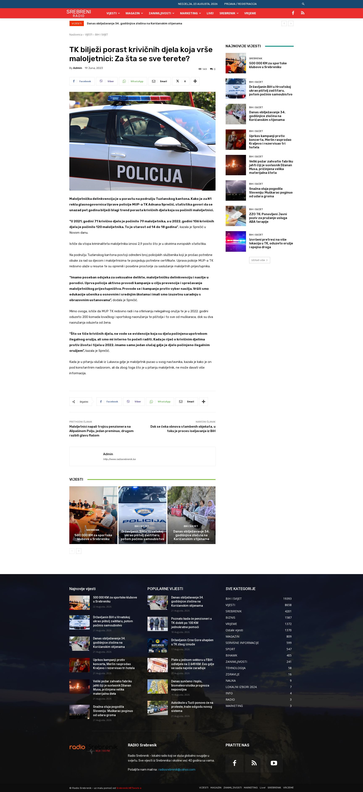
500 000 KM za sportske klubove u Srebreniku (93, 537)
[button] (303, 4)
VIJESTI (88, 34)
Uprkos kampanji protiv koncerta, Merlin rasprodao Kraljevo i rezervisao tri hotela (143, 23)
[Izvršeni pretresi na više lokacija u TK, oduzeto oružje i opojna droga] (236, 241)
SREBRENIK (92, 530)
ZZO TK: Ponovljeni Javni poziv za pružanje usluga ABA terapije (268, 218)
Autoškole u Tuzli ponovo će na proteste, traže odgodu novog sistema (192, 707)
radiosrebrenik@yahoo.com (177, 769)
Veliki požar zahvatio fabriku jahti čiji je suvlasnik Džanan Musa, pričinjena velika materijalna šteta (271, 167)
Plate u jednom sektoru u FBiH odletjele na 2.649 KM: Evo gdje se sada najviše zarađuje (192, 664)
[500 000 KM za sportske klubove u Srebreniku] (93, 515)
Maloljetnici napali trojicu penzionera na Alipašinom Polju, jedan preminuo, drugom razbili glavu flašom (101, 431)
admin (77, 68)
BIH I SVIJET (101, 34)
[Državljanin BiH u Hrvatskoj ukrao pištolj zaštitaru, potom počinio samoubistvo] (142, 515)
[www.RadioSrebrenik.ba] (93, 749)
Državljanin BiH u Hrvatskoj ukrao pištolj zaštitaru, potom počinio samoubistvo (142, 535)
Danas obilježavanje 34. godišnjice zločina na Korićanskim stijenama (191, 535)
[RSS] (303, 13)
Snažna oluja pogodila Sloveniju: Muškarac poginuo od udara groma (271, 192)
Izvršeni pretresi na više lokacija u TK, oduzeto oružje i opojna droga (271, 243)
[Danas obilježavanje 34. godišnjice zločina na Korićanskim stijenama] (191, 515)
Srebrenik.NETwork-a (128, 788)
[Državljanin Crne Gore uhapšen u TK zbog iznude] (157, 645)
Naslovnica (75, 34)
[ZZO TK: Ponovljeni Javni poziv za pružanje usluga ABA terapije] (236, 216)
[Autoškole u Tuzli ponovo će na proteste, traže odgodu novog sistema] (157, 708)
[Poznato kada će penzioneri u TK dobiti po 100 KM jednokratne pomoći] (157, 624)
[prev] (284, 23)
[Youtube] (274, 763)
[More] (195, 81)
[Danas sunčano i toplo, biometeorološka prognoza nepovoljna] (157, 686)
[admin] (86, 456)
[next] (290, 23)
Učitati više (258, 260)
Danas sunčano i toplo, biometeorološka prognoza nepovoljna (190, 685)
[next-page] (78, 551)
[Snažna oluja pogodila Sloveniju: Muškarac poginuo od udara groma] (236, 190)
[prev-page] (72, 551)
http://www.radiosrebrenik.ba (119, 459)
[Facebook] (293, 13)
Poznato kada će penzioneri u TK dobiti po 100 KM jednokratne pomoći (191, 623)
